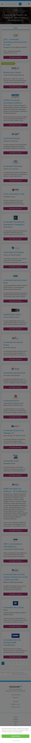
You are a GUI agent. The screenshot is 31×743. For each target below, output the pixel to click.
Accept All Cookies (15, 736)
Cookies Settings (16, 740)
